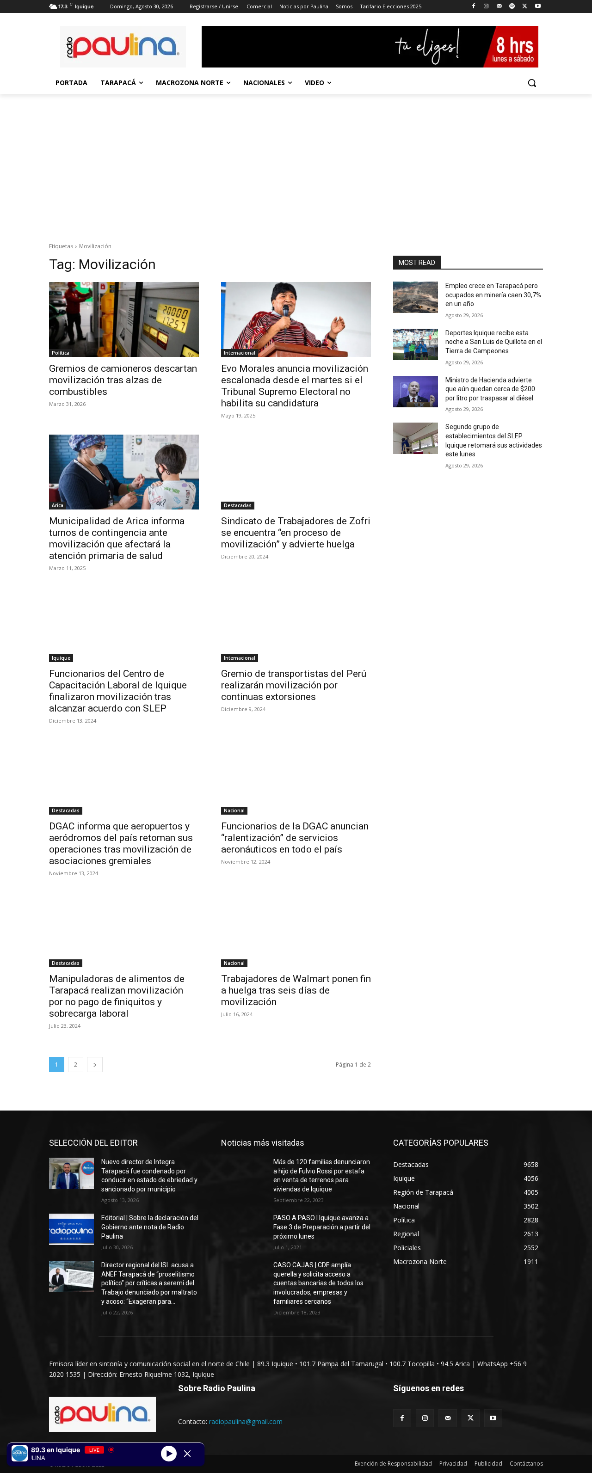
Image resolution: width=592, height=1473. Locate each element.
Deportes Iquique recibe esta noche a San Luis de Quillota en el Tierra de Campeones (493, 342)
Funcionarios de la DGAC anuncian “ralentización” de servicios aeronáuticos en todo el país (295, 838)
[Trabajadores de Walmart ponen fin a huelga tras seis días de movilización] (296, 929)
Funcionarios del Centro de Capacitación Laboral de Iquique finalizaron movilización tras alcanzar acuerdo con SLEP (118, 691)
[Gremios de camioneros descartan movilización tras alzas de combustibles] (124, 319)
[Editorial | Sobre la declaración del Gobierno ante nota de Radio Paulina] (71, 1229)
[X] (524, 6)
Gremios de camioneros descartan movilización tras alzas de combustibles (123, 380)
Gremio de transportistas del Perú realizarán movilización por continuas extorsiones (293, 685)
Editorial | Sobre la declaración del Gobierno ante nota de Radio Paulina (149, 1227)
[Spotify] (512, 6)
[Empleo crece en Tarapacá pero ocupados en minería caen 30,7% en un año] (415, 297)
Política (60, 353)
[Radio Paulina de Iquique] (123, 47)
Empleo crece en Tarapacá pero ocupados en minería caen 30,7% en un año (493, 294)
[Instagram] (486, 6)
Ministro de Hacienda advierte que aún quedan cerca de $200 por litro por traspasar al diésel (490, 389)
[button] (532, 83)
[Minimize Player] (187, 1453)
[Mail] (499, 6)
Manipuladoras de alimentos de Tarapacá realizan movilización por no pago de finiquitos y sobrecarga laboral (117, 996)
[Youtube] (537, 6)
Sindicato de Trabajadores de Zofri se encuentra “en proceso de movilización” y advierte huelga (295, 533)
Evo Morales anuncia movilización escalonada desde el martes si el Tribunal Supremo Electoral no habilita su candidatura (294, 386)
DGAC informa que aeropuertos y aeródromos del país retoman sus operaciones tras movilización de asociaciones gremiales (121, 843)
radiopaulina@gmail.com (246, 1421)
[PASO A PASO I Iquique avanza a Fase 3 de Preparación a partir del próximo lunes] (243, 1229)
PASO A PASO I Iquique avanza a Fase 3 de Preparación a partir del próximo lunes (321, 1227)
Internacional (239, 353)
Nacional (234, 810)
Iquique (61, 658)
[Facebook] (473, 6)
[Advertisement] (296, 163)
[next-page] (95, 1064)
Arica (57, 505)
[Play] (169, 1453)
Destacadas (238, 505)
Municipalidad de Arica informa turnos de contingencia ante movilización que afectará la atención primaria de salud (117, 538)
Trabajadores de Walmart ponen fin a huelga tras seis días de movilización (296, 990)
